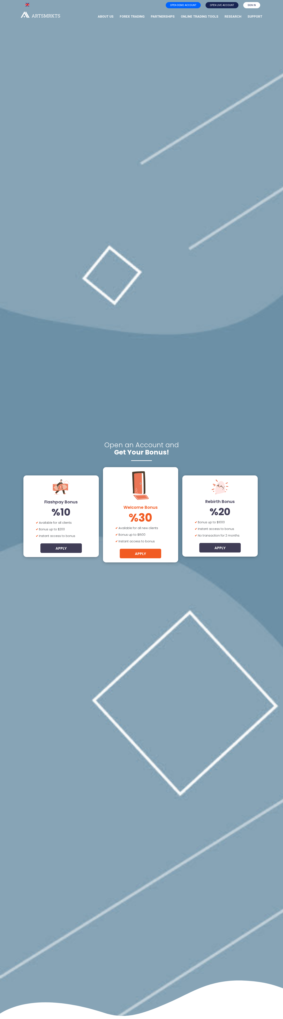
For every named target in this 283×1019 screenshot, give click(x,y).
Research (233, 16)
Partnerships (163, 16)
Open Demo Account (183, 5)
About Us (106, 16)
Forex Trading (132, 16)
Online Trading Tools (199, 16)
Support (255, 16)
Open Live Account (222, 5)
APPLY (61, 548)
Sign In (252, 5)
